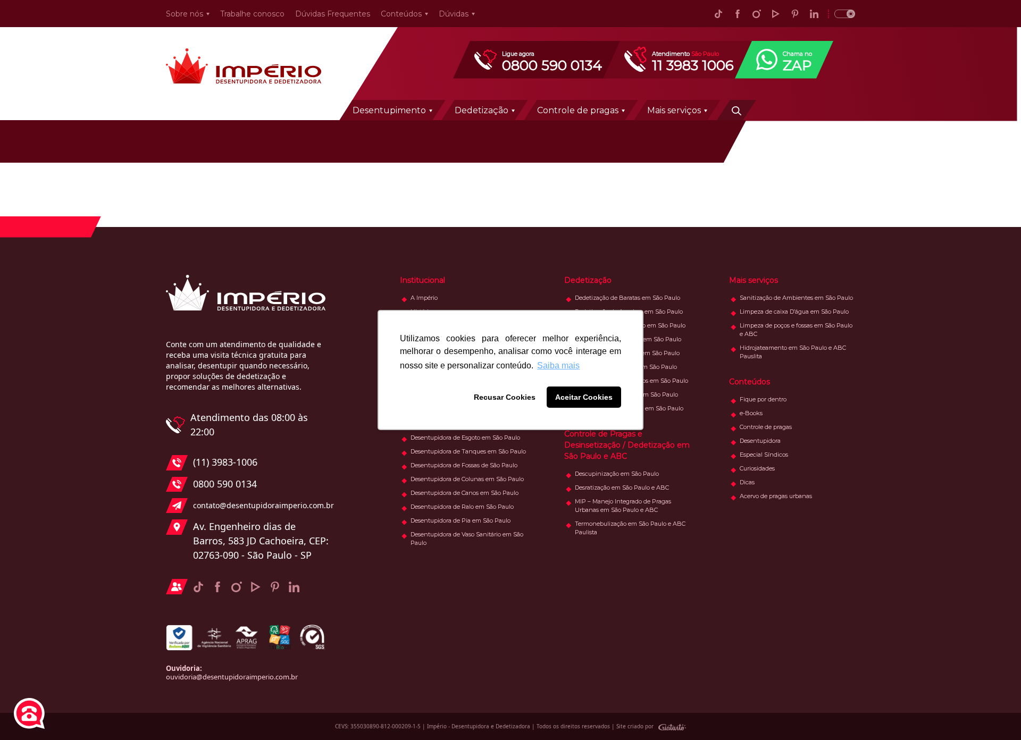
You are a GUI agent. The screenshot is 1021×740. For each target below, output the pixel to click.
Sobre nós (184, 14)
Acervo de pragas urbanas (776, 496)
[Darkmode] (841, 13)
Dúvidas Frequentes (332, 14)
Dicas (747, 482)
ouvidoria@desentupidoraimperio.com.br (232, 677)
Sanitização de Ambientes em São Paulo (796, 297)
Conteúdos (401, 14)
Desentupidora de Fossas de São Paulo (464, 465)
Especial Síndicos (764, 454)
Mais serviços (674, 110)
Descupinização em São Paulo (617, 473)
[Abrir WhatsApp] (994, 713)
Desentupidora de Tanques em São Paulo (468, 451)
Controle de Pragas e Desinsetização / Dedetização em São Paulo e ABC (627, 445)
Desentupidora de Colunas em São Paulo (467, 479)
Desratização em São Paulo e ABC (622, 487)
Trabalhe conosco (252, 14)
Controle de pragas (577, 110)
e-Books (751, 413)
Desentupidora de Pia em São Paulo (460, 520)
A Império (424, 297)
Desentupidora (760, 440)
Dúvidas (453, 14)
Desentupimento (389, 110)
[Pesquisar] (736, 110)
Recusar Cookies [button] (504, 397)
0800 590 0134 (225, 483)
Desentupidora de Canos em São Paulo (464, 493)
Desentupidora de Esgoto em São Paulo (465, 437)
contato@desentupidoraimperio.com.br (261, 505)
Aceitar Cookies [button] (584, 397)
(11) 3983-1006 (225, 462)
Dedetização (481, 110)
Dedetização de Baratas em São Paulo (627, 297)
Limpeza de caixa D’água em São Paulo (794, 311)
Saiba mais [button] (558, 365)
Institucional (422, 280)
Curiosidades (757, 468)
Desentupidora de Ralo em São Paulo (462, 506)
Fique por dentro (763, 399)
